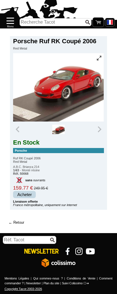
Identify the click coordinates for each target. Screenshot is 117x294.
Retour (18, 222)
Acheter (24, 194)
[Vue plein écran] (99, 58)
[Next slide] (99, 129)
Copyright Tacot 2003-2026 (23, 289)
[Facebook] (67, 251)
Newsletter (33, 283)
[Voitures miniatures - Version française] (109, 22)
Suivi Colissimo (72, 283)
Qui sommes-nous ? (48, 278)
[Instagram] (79, 251)
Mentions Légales (17, 278)
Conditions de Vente (81, 278)
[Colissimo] (58, 262)
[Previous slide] (18, 129)
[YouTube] (90, 251)
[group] (58, 129)
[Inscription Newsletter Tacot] (41, 251)
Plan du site (51, 283)
